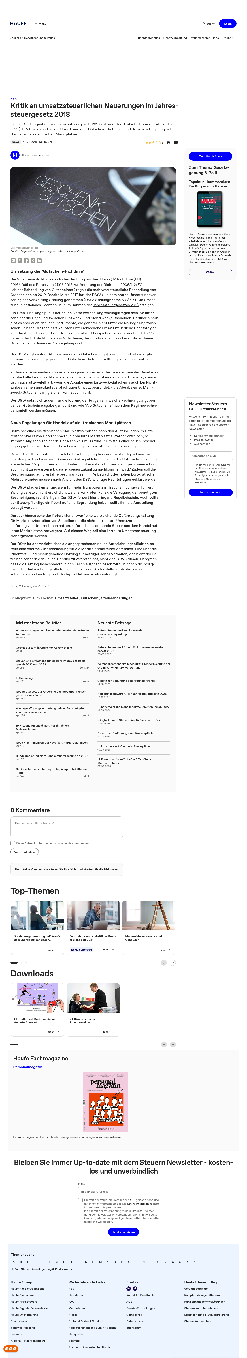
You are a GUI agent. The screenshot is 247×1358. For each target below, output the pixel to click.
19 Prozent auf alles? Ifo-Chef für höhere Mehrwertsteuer (43, 727)
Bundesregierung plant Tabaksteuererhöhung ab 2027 (52, 756)
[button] (228, 23)
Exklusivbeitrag (81, 949)
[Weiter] (173, 963)
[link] (15, 38)
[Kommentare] (176, 142)
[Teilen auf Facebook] (26, 261)
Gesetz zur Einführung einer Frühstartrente (126, 680)
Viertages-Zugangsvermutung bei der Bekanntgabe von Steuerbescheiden (50, 710)
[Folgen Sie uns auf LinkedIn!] (128, 1288)
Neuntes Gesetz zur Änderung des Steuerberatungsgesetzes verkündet (51, 693)
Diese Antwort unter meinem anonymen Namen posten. (52, 843)
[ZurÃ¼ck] (164, 963)
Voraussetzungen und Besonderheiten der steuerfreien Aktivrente (52, 632)
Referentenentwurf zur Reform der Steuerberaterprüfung (120, 632)
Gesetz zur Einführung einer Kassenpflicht (44, 647)
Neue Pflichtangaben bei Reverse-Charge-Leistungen (52, 742)
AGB (132, 1200)
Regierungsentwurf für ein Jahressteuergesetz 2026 (132, 693)
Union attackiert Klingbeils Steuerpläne (123, 746)
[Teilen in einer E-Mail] (13, 261)
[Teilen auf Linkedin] (39, 261)
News (16, 142)
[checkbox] (12, 843)
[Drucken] (168, 142)
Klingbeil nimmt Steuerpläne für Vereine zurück (128, 720)
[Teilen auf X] (20, 261)
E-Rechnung (24, 678)
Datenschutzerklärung (139, 1204)
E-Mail (82, 1184)
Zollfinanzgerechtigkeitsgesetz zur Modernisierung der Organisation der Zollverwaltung (133, 665)
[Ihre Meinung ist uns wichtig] (10, 1348)
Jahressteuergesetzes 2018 (116, 304)
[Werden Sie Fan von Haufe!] (135, 1288)
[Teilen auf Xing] (33, 261)
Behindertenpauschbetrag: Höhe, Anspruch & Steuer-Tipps (51, 770)
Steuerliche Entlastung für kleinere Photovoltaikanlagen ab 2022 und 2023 (51, 662)
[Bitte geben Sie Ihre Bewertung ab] (159, 143)
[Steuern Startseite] (19, 23)
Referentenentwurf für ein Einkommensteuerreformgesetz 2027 (132, 649)
